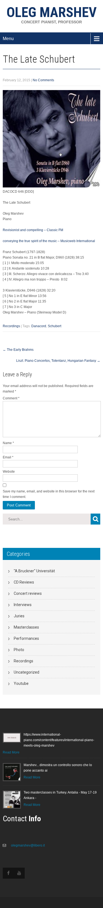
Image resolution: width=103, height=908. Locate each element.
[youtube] (19, 873)
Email (8, 457)
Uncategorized (26, 672)
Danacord (38, 326)
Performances (26, 638)
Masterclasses (26, 627)
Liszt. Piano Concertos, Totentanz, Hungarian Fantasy (58, 361)
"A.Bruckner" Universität (34, 571)
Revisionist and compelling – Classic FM (33, 230)
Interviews (23, 604)
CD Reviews (24, 582)
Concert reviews (28, 593)
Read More (11, 752)
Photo (19, 650)
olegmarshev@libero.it (27, 845)
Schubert (54, 326)
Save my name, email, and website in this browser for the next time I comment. (48, 494)
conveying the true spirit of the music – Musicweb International (49, 241)
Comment (11, 398)
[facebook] (8, 873)
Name (8, 443)
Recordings (11, 326)
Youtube (21, 683)
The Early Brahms (18, 350)
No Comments (43, 80)
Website (9, 471)
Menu (8, 38)
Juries (19, 616)
